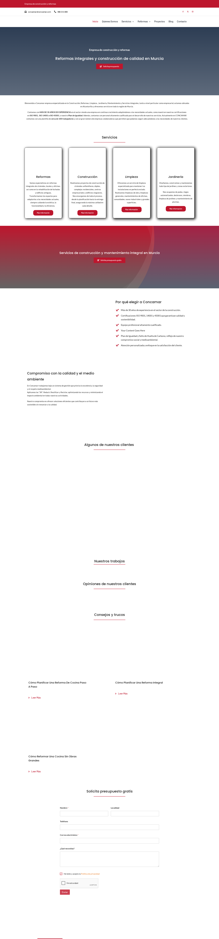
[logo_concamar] (37, 19)
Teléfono (64, 821)
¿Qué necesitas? (67, 848)
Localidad (115, 808)
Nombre (64, 808)
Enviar (65, 892)
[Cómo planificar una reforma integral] (152, 633)
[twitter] (188, 11)
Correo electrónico (69, 835)
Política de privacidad (90, 874)
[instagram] (192, 11)
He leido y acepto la (82, 874)
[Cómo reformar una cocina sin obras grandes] (66, 707)
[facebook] (183, 11)
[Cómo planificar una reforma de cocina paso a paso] (66, 633)
